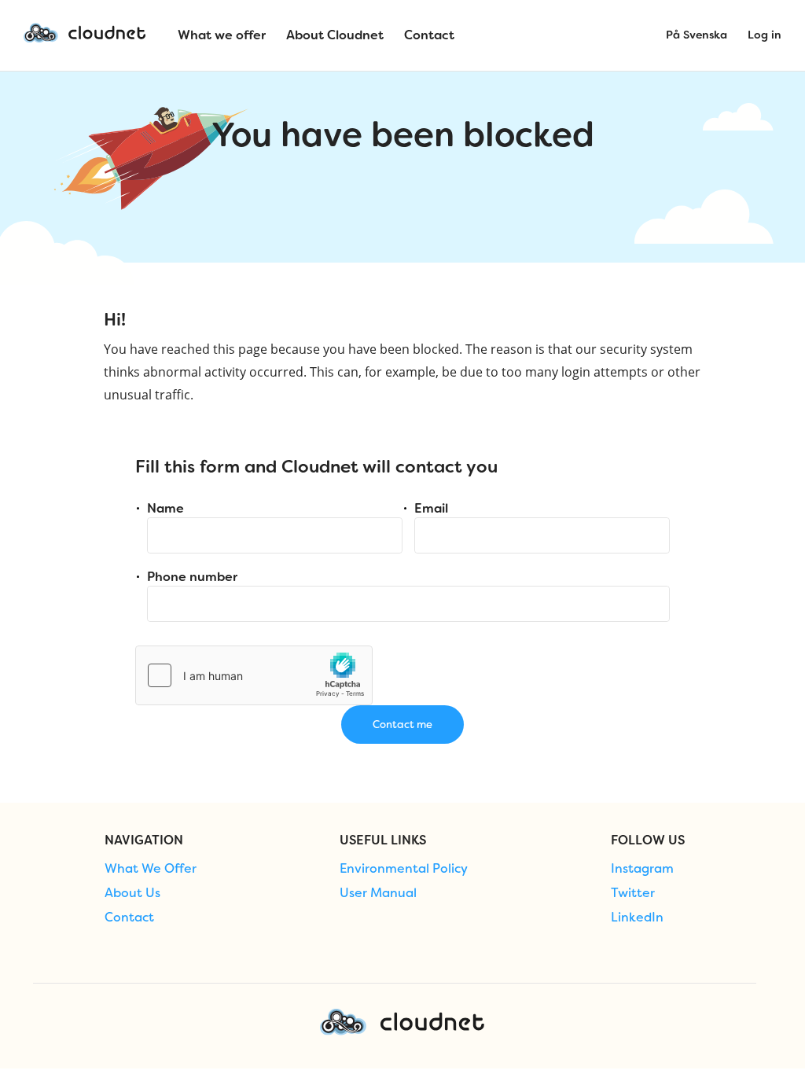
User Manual (378, 893)
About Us (132, 893)
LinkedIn (637, 917)
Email (431, 508)
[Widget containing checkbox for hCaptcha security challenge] (254, 675)
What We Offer (151, 869)
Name (165, 508)
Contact (129, 917)
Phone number (192, 576)
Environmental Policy (404, 869)
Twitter (633, 893)
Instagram (642, 869)
